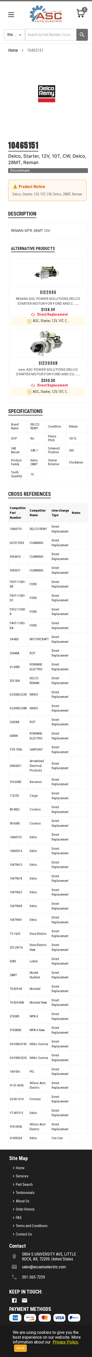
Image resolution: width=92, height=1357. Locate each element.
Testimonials (25, 1193)
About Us (22, 1201)
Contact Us (24, 1234)
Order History (25, 1209)
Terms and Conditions (32, 1226)
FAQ (18, 1218)
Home (13, 50)
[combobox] (50, 34)
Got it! (20, 1348)
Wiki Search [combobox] (15, 35)
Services (22, 1176)
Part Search (24, 1184)
